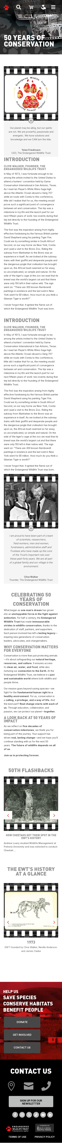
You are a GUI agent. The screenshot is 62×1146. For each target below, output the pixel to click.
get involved (22, 1034)
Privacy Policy (45, 1136)
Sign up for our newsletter (31, 1102)
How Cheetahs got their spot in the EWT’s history (31, 836)
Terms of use (17, 1136)
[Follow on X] (29, 1115)
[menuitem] (6, 7)
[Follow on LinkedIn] (50, 1115)
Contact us (22, 1047)
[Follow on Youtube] (43, 1115)
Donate (22, 1022)
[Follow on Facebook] (15, 1115)
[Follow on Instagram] (22, 1115)
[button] (54, 815)
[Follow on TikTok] (36, 1115)
